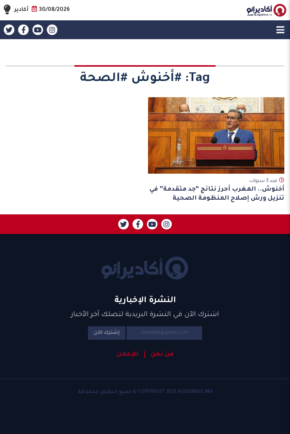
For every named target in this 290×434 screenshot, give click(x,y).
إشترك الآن (107, 333)
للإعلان (128, 354)
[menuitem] (159, 354)
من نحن (162, 354)
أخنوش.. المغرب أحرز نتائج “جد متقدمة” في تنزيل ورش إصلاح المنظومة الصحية (217, 194)
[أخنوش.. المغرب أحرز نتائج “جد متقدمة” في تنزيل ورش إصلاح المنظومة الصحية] (216, 135)
